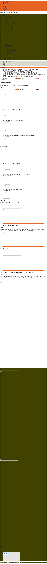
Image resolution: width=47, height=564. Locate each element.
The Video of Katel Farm (6, 248)
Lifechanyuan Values (6, 1)
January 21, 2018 (6, 190)
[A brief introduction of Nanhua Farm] (12, 222)
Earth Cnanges (5, 43)
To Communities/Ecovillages (10, 57)
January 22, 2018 (3, 274)
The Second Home (6, 32)
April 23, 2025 (5, 111)
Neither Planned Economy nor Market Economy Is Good (13, 120)
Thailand (6, 35)
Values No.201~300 (8, 26)
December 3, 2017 (6, 175)
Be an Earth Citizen (8, 58)
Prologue (6, 23)
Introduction (7, 33)
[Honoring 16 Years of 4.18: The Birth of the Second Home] (14, 107)
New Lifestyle (7, 45)
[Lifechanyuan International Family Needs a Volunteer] (7, 187)
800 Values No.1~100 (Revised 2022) (11, 163)
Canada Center (7, 55)
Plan (6, 20)
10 (10, 183)
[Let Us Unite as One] (7, 180)
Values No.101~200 (8, 25)
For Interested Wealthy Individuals (11, 50)
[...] (29, 113)
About (4, 15)
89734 (20, 78)
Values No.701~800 (8, 31)
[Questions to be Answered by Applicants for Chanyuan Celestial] (7, 125)
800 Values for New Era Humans (9, 22)
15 (10, 165)
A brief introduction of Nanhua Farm (9, 225)
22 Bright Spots (8, 38)
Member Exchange (8, 39)
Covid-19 (6, 44)
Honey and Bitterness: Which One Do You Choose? (12, 142)
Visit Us (4, 54)
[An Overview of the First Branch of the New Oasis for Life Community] (12, 269)
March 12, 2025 (6, 128)
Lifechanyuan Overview (9, 16)
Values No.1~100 (8, 24)
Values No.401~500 (8, 28)
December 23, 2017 (6, 165)
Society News (7, 53)
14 (10, 175)
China (6, 36)
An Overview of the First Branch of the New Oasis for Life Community (17, 272)
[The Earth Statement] (7, 195)
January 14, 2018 (6, 198)
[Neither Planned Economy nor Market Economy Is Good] (7, 118)
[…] (33, 230)
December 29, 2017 (6, 183)
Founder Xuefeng (8, 18)
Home (4, 14)
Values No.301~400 (8, 27)
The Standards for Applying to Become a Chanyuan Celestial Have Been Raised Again (18, 135)
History (6, 19)
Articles (4, 21)
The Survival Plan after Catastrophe (11, 48)
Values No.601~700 (8, 30)
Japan (6, 37)
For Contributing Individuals (10, 51)
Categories (2, 202)
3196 (20, 89)
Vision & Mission (6, 2)
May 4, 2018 (2, 251)
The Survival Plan (6, 47)
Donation (4, 59)
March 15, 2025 (6, 121)
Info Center (5, 52)
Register (4, 3)
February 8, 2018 (3, 227)
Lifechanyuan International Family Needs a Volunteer (12, 189)
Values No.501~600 (8, 29)
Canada (6, 34)
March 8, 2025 (5, 143)
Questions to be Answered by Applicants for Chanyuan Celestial (14, 127)
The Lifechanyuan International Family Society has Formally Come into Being (17, 174)
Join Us (4, 56)
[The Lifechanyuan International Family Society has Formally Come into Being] (7, 172)
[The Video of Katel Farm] (12, 245)
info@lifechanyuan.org (7, 549)
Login (4, 4)
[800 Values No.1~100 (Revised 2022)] (14, 161)
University (5, 42)
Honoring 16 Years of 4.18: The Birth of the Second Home (16, 109)
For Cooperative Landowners (10, 49)
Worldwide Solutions (9, 46)
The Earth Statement (6, 197)
